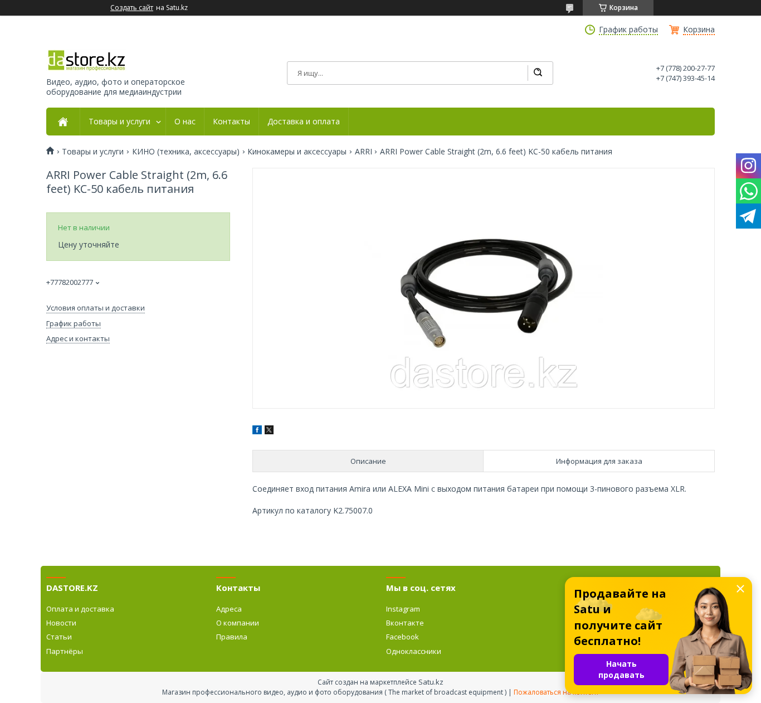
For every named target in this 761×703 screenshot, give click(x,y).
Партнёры (64, 651)
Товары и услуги (119, 122)
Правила (231, 637)
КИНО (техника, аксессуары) (186, 152)
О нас (185, 122)
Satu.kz (430, 682)
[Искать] (538, 73)
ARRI (363, 152)
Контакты (231, 122)
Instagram (403, 609)
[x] (269, 431)
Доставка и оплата (303, 122)
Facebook (402, 637)
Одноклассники (413, 651)
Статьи (59, 637)
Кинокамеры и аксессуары (297, 152)
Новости (61, 623)
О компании (237, 623)
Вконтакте (405, 623)
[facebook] (257, 431)
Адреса (229, 609)
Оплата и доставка (80, 609)
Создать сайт (131, 8)
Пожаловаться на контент (556, 692)
